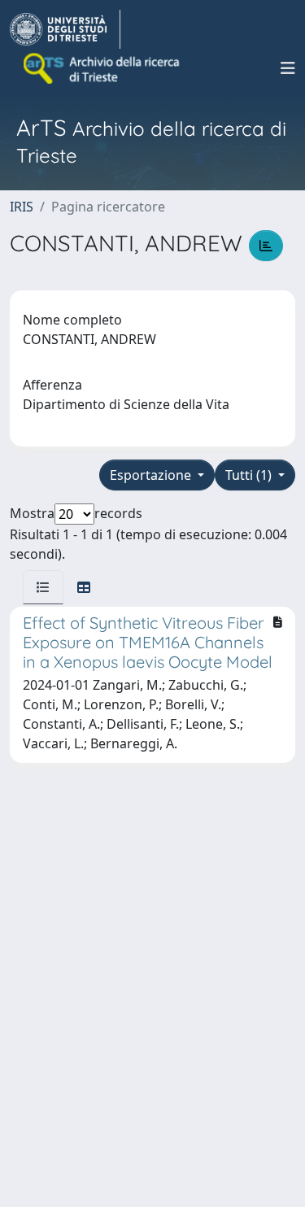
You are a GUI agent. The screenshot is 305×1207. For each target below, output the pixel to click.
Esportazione (152, 475)
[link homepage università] (102, 68)
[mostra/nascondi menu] (288, 68)
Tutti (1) (250, 475)
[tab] (43, 587)
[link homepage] (65, 29)
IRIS (21, 207)
